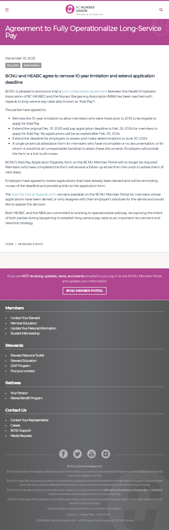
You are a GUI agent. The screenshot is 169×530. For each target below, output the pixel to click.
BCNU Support (21, 430)
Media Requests (21, 436)
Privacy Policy (87, 514)
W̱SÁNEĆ (157, 490)
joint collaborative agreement (84, 91)
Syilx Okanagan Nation (116, 499)
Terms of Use (103, 514)
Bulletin (13, 65)
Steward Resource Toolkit (27, 355)
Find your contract (23, 371)
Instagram (91, 453)
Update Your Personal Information (33, 328)
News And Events (30, 244)
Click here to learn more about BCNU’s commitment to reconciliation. (84, 508)
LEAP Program (20, 366)
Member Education (24, 323)
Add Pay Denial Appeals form (34, 194)
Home (9, 244)
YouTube (105, 453)
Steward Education (23, 361)
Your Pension (19, 393)
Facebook (63, 453)
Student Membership (25, 333)
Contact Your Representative (29, 420)
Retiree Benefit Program (26, 398)
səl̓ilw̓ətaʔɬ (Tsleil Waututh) (63, 484)
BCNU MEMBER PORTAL (84, 291)
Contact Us (72, 514)
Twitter (77, 453)
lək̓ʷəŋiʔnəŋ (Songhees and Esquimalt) (125, 490)
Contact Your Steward (25, 318)
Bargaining (32, 65)
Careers (15, 425)
